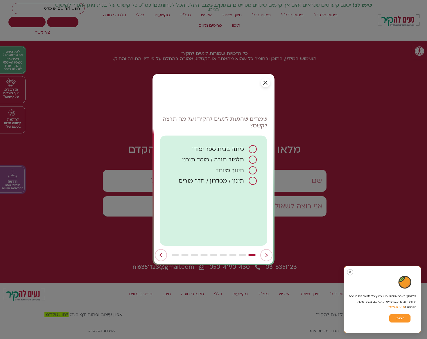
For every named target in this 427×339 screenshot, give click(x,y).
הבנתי (399, 318)
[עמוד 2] (242, 255)
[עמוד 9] (175, 255)
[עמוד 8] (185, 255)
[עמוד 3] (232, 255)
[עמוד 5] (213, 255)
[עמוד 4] (223, 255)
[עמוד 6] (204, 255)
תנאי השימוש (396, 307)
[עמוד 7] (194, 255)
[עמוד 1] (252, 255)
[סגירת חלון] (265, 82)
